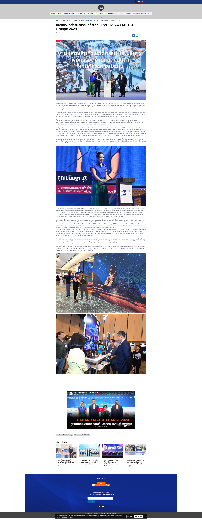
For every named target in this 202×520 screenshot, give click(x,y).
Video (121, 13)
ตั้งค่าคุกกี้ (130, 516)
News (59, 13)
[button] (101, 17)
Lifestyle (100, 13)
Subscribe (91, 502)
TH (144, 2)
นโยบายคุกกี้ (70, 517)
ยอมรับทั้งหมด (138, 516)
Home (53, 13)
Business (91, 13)
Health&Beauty (111, 13)
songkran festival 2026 (141, 13)
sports (128, 13)
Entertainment (69, 13)
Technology (81, 13)
